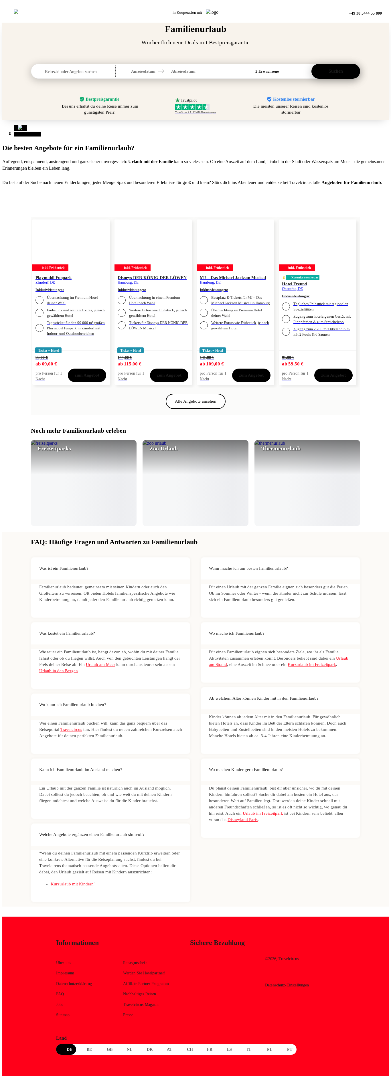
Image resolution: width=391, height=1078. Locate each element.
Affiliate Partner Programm (146, 984)
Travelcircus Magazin (141, 1004)
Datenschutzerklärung (74, 984)
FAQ (60, 994)
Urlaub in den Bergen (58, 670)
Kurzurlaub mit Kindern (72, 884)
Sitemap (63, 1015)
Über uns (63, 963)
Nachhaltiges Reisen (139, 994)
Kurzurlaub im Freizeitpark (312, 664)
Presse (128, 1015)
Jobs (59, 1004)
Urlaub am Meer (100, 664)
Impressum (65, 973)
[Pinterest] (294, 974)
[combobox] (45, 71)
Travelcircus (71, 729)
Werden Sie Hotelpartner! (144, 973)
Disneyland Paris (243, 819)
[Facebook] (269, 974)
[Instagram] (281, 974)
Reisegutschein (135, 963)
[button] (177, 71)
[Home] (20, 128)
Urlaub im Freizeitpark (263, 813)
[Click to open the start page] (300, 947)
